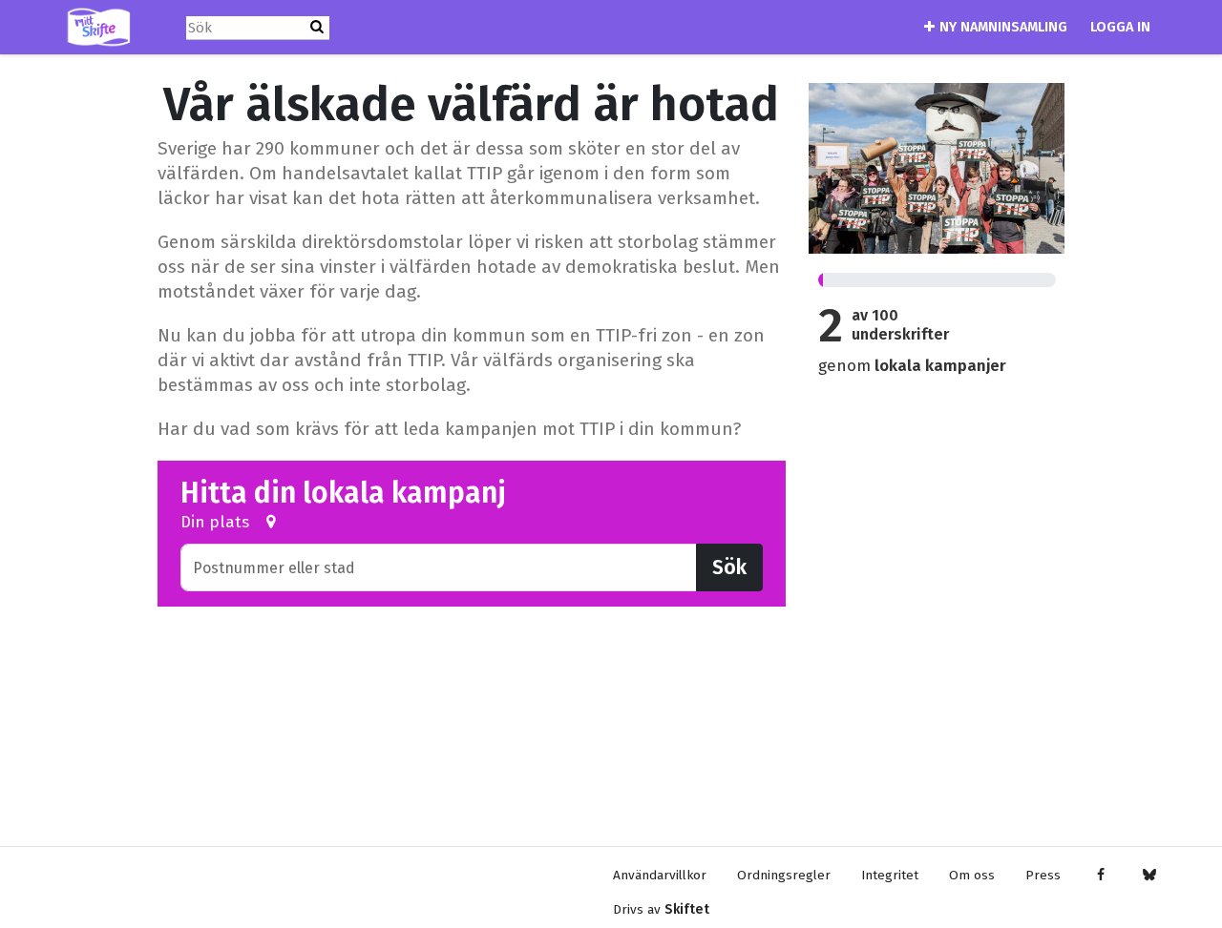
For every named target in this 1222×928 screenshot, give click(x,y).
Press (1043, 875)
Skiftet (686, 909)
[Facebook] (1100, 875)
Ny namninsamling (1003, 27)
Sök (729, 567)
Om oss (972, 875)
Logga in (1120, 27)
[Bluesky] (1149, 875)
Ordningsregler (784, 875)
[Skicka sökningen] (317, 27)
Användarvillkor (659, 875)
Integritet (889, 875)
